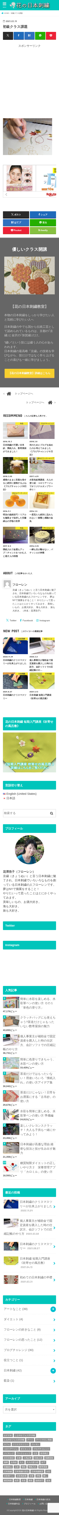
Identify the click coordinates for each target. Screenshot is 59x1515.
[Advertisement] (29, 82)
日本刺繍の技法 (22, 1471)
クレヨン (35, 1444)
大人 (22, 1462)
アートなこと (16, 1309)
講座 (30, 1480)
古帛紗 (14, 1462)
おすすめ (8, 1435)
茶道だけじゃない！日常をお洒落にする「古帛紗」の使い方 (38, 1097)
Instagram (44, 620)
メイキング (9, 1453)
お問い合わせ (45, 1504)
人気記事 (27, 1458)
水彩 (48, 1471)
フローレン (19, 584)
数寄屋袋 (43, 1467)
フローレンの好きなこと (22, 1329)
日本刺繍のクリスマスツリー (36, 1246)
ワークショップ (23, 1453)
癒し (45, 1476)
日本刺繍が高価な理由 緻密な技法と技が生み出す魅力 (38, 1149)
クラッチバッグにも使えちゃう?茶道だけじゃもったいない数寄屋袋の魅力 (38, 1022)
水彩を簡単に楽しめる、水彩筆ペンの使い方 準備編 (38, 1113)
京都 (19, 1458)
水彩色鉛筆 (22, 1476)
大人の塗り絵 (32, 1462)
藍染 (9, 1380)
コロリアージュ (11, 1449)
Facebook (28, 620)
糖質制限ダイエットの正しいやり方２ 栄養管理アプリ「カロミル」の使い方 (38, 1167)
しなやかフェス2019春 (14, 1440)
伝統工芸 (38, 1458)
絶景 (17, 1480)
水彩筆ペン (9, 1476)
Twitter (13, 620)
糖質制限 (8, 1480)
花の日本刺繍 (28, 1510)
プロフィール (30, 1504)
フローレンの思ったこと (23, 1339)
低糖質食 (49, 1458)
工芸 (17, 1467)
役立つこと (13, 1360)
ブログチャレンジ (18, 1350)
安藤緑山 (8, 1467)
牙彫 (38, 1476)
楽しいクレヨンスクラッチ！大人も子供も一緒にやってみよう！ (38, 1130)
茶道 (24, 1480)
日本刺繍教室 (37, 1471)
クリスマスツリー (21, 1444)
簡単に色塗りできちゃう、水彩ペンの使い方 (38, 1061)
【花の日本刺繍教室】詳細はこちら (29, 373)
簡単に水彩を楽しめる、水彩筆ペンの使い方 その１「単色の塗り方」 (38, 1003)
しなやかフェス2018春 (25, 1435)
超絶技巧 (39, 1480)
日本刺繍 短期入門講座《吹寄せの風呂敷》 (35, 1263)
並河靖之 (44, 1453)
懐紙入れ (32, 1467)
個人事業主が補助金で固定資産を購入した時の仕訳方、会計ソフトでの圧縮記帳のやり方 (29, 1043)
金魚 (48, 1480)
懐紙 (24, 1467)
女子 (43, 1462)
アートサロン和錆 (44, 1440)
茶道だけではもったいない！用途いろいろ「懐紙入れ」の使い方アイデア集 (38, 1078)
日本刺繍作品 (14, 1504)
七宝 (35, 1453)
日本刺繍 (13, 1370)
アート (30, 1440)
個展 (6, 1462)
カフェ (7, 1444)
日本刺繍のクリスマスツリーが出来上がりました (36, 1206)
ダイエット (13, 1319)
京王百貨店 (9, 1458)
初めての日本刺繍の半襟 (36, 1279)
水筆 (31, 1476)
